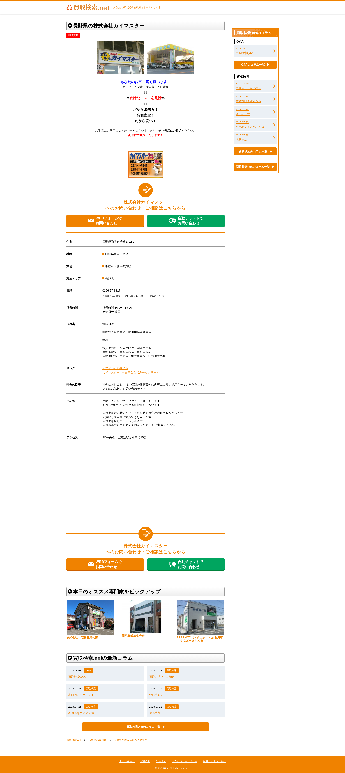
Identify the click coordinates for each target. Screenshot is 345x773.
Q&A (88, 670)
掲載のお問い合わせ (214, 761)
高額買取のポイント (81, 694)
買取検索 (172, 670)
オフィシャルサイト (115, 368)
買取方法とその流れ (162, 676)
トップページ (127, 761)
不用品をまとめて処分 (82, 713)
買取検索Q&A (77, 676)
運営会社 (145, 761)
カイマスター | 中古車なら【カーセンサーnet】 (132, 372)
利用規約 (161, 761)
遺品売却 (155, 713)
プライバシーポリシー (184, 761)
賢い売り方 (156, 694)
